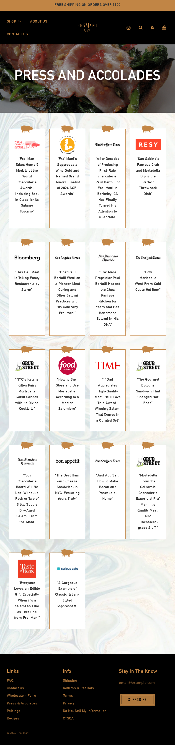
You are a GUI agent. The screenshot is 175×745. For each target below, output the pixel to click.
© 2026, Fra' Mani (18, 733)
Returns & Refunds (78, 688)
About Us (38, 21)
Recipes (13, 718)
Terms (68, 695)
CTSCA (68, 718)
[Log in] (152, 27)
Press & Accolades (22, 703)
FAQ (10, 680)
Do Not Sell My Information (84, 711)
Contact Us (17, 34)
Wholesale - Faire (21, 695)
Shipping (70, 680)
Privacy (69, 703)
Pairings (14, 711)
